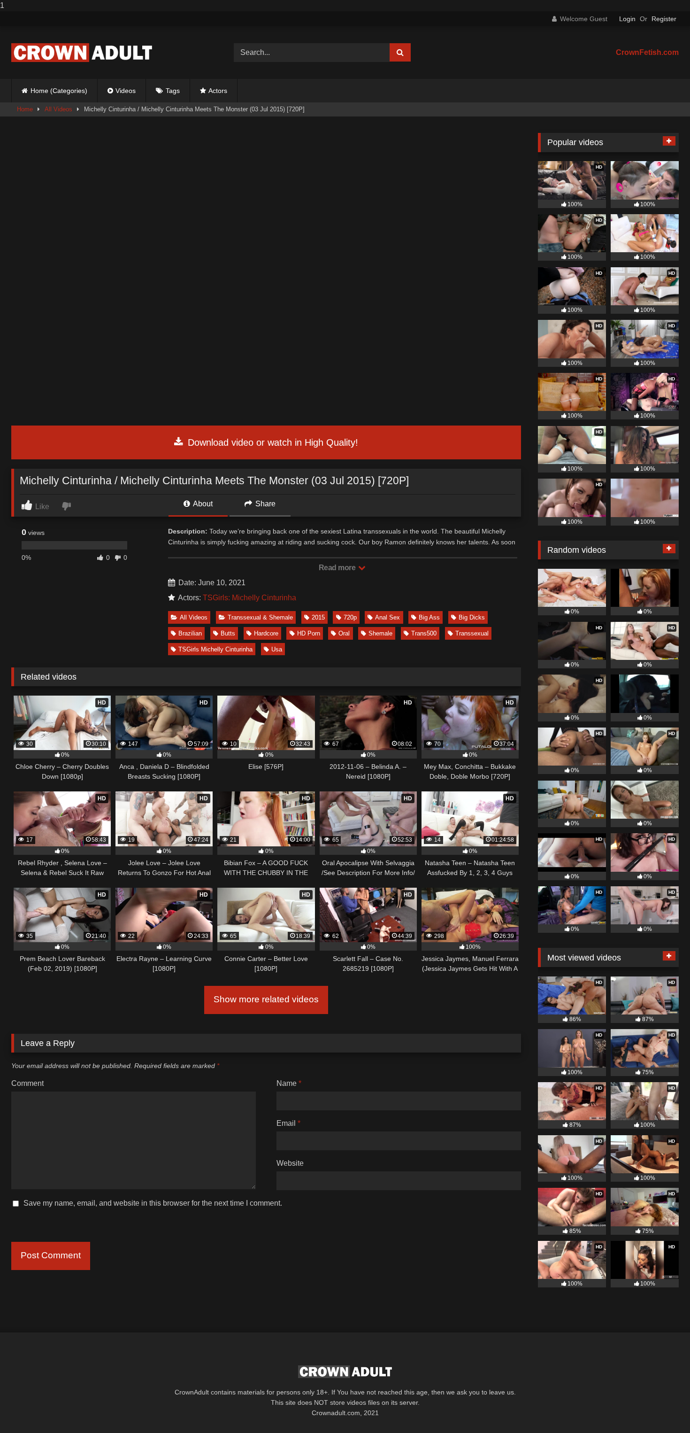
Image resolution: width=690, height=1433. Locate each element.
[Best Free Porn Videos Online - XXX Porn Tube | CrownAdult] (81, 52)
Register (664, 19)
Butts (228, 633)
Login (627, 19)
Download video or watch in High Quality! (271, 442)
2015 (318, 617)
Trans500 (424, 633)
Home (25, 109)
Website (290, 1163)
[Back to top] (661, 1407)
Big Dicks (472, 617)
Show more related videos (266, 999)
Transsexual (472, 633)
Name (288, 1083)
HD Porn (308, 633)
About (202, 504)
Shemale (380, 633)
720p (350, 617)
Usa (276, 649)
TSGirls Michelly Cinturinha (215, 649)
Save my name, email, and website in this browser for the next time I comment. (152, 1203)
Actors (217, 90)
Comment (27, 1083)
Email (288, 1123)
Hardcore (266, 633)
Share (264, 504)
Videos (125, 90)
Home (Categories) (59, 90)
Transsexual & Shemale (260, 617)
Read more (338, 568)
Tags (173, 90)
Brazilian (190, 633)
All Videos (58, 109)
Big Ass (429, 617)
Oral (344, 633)
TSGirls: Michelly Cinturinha (249, 598)
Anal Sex (387, 617)
